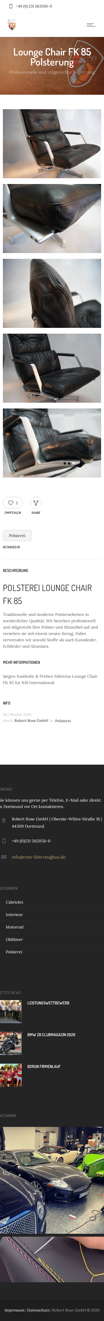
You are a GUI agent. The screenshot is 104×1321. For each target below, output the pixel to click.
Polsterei (17, 535)
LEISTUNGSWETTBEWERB (48, 1002)
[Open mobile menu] (92, 25)
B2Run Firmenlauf (44, 1066)
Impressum (15, 1310)
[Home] (12, 29)
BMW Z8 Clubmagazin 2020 (51, 1034)
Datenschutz (38, 1310)
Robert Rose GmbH (31, 720)
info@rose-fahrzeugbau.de (39, 857)
